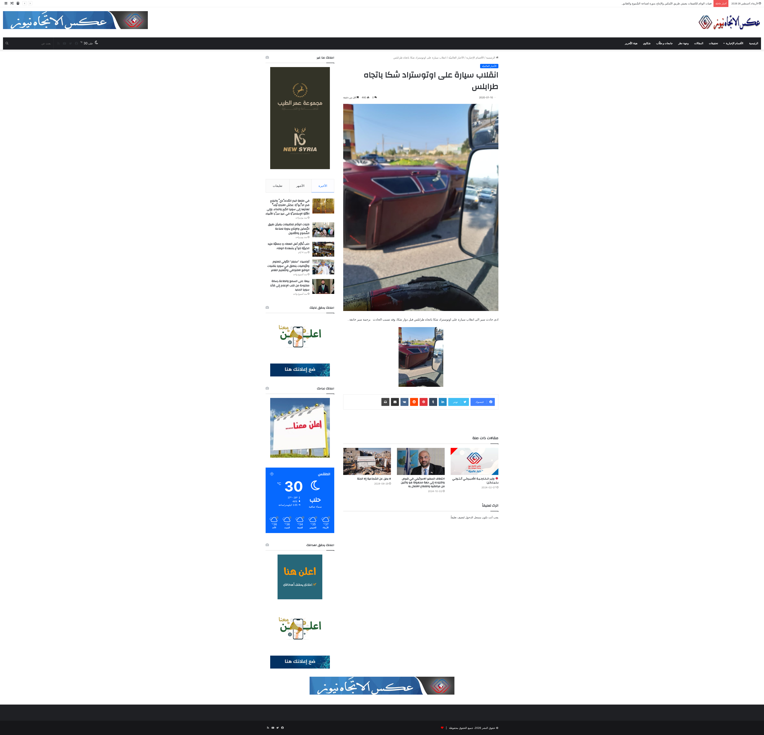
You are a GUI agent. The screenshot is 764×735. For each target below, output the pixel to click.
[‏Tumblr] (433, 402)
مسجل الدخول (473, 517)
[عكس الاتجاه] (729, 22)
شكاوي (647, 43)
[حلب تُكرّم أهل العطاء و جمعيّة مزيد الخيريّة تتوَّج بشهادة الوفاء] (323, 249)
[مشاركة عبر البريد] (395, 402)
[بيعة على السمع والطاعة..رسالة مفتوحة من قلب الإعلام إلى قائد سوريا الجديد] (323, 286)
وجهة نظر (683, 43)
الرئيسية (753, 43)
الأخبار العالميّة (456, 57)
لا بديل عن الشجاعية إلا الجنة (374, 478)
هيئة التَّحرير (631, 43)
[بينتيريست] (424, 402)
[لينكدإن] (443, 402)
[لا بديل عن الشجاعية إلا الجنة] (367, 461)
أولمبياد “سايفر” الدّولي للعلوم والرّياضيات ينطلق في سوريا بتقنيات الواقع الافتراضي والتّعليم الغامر (288, 266)
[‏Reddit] (414, 402)
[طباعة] (385, 402)
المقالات (698, 43)
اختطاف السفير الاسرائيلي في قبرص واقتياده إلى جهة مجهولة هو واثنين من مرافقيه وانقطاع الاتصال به (423, 482)
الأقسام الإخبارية (734, 43)
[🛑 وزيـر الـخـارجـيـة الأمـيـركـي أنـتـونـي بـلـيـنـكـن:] (474, 461)
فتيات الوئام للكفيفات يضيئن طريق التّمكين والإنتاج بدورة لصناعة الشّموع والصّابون (288, 229)
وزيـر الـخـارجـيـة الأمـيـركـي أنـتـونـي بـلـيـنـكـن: (475, 480)
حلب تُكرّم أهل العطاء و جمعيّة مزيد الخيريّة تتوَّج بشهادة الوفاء (677, 3)
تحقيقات (713, 43)
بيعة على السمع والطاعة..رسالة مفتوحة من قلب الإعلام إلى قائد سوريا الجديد (289, 285)
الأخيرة (323, 186)
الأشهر (300, 186)
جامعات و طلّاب (664, 43)
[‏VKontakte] (404, 402)
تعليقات (277, 186)
